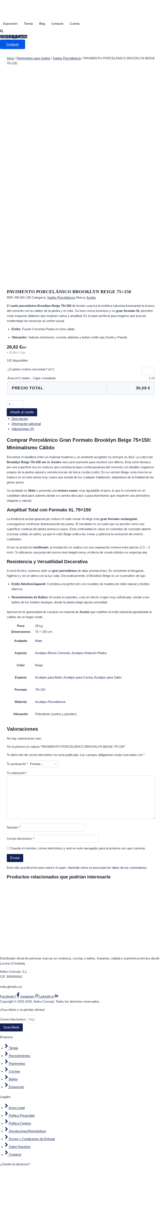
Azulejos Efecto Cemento (52, 653)
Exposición (10, 23)
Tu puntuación (17, 764)
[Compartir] (138, 4)
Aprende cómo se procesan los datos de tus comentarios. (107, 867)
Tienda (28, 23)
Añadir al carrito (22, 412)
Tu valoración (17, 773)
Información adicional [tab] (26, 424)
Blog (42, 23)
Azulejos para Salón (108, 677)
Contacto (57, 23)
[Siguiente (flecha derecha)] (154, 612)
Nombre (13, 827)
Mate (38, 641)
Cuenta (75, 23)
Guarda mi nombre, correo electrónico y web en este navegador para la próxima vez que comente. (78, 848)
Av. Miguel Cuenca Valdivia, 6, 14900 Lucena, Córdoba (37, 981)
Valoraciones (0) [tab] (23, 429)
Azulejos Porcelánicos (50, 702)
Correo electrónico (20, 838)
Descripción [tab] (20, 418)
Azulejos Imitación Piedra (89, 653)
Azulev (91, 297)
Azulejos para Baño (48, 677)
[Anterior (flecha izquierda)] (7, 612)
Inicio (10, 58)
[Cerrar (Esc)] (148, 4)
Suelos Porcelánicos (67, 58)
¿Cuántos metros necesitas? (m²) (30, 369)
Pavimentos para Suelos (33, 58)
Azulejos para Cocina (78, 677)
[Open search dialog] (1, 31)
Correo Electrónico (13, 1019)
